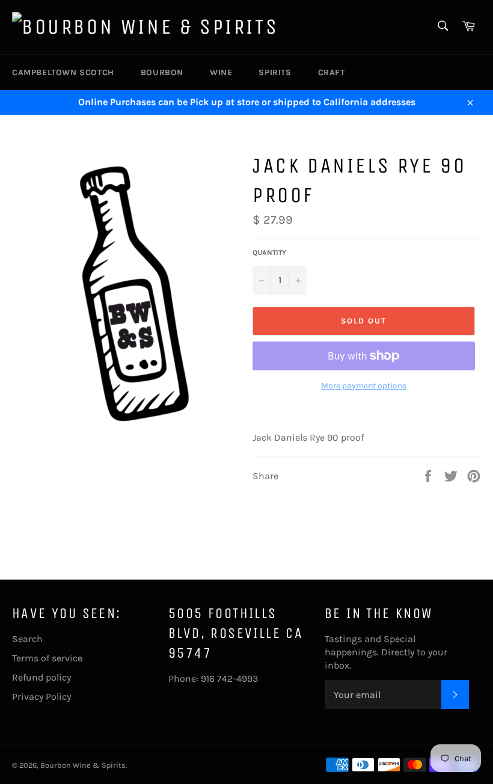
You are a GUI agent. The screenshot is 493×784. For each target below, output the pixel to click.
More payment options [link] (363, 386)
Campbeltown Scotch (63, 72)
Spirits (275, 72)
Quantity (269, 252)
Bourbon (162, 72)
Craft (331, 72)
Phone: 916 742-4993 (213, 678)
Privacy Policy (41, 696)
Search (27, 639)
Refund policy (41, 677)
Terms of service (47, 658)
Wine (221, 72)
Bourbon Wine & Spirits (83, 765)
